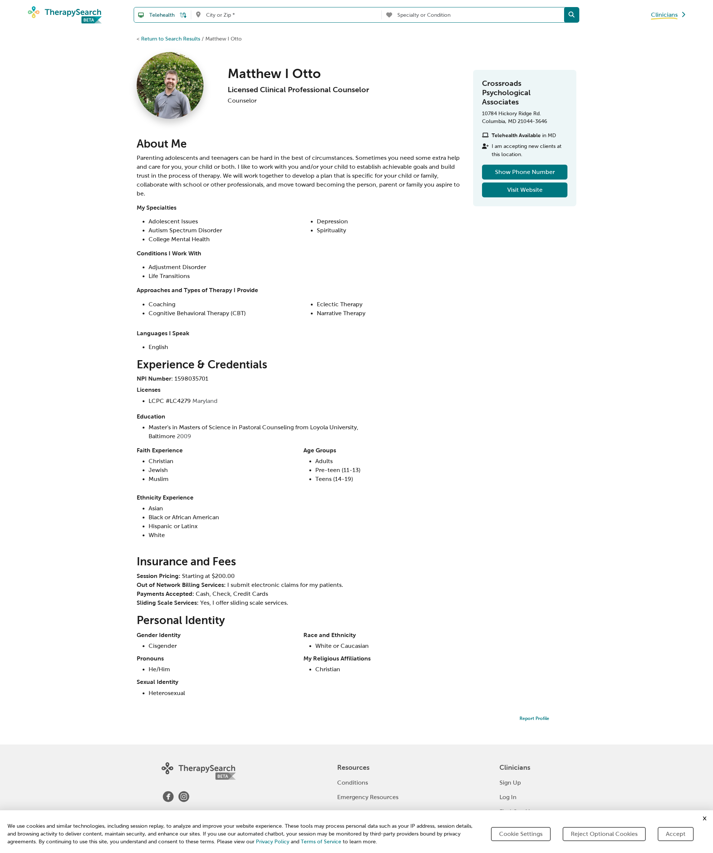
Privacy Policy (272, 841)
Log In (508, 797)
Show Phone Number (525, 172)
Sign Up (510, 782)
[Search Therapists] (571, 14)
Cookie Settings (521, 834)
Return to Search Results (170, 39)
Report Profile (534, 718)
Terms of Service (321, 841)
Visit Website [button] (525, 190)
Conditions (352, 782)
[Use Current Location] (198, 14)
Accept (676, 834)
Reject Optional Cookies (604, 834)
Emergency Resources (367, 797)
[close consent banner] (705, 818)
